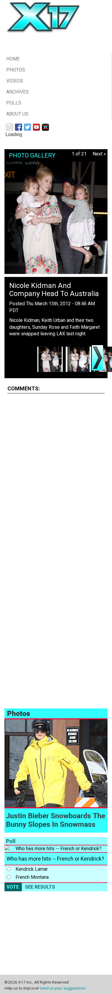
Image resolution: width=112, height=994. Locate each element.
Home (13, 59)
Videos (14, 81)
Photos (15, 70)
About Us (17, 114)
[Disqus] (56, 472)
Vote (13, 887)
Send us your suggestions (62, 988)
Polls (13, 103)
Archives (17, 92)
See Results (40, 887)
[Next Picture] (97, 357)
